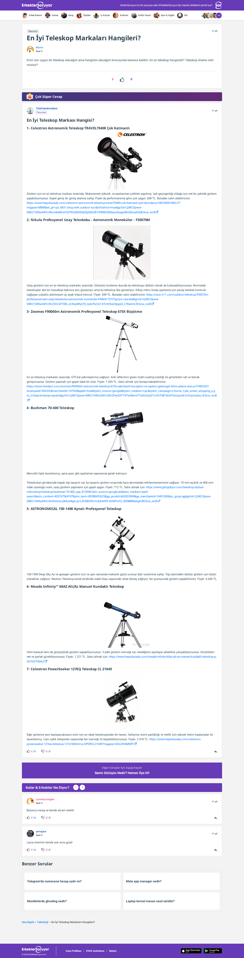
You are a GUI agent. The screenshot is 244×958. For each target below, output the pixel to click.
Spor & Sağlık (167, 15)
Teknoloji (32, 31)
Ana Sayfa (28, 922)
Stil (185, 15)
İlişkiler (87, 15)
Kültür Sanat (144, 15)
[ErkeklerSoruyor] (39, 949)
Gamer (54, 15)
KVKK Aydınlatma (95, 951)
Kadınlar (123, 15)
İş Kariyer (105, 15)
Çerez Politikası (73, 951)
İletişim (112, 951)
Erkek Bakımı (35, 15)
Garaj (70, 15)
